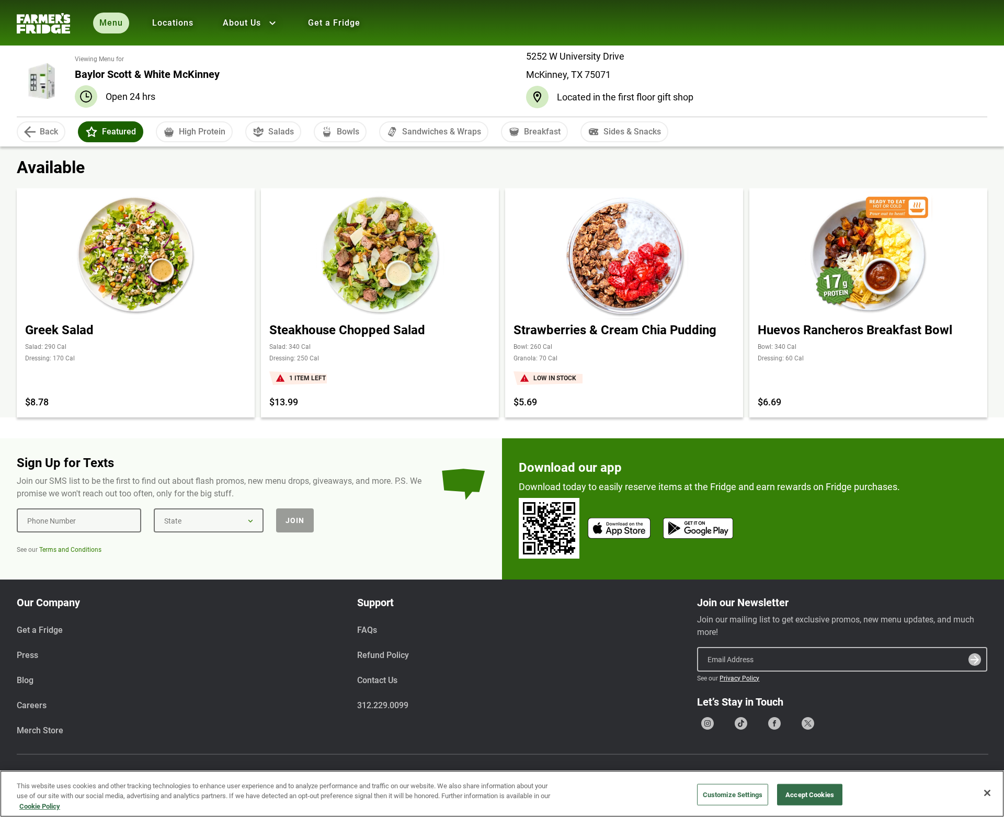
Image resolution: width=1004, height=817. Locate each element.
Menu (111, 23)
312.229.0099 (382, 705)
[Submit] (974, 659)
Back (49, 132)
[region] (502, 793)
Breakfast (542, 132)
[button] (91, 132)
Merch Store (40, 730)
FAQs (367, 630)
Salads (281, 132)
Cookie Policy (39, 806)
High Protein (202, 132)
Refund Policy (383, 655)
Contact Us (377, 680)
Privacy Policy (739, 678)
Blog (25, 680)
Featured (119, 132)
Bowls (348, 132)
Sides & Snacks (632, 132)
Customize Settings (732, 794)
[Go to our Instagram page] (707, 723)
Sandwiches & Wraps (441, 132)
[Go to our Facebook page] (774, 723)
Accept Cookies (809, 794)
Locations (172, 23)
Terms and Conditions (70, 549)
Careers (32, 705)
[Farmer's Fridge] (43, 23)
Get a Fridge (334, 23)
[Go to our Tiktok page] (741, 723)
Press (27, 655)
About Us (242, 23)
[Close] (987, 792)
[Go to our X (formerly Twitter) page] (807, 723)
